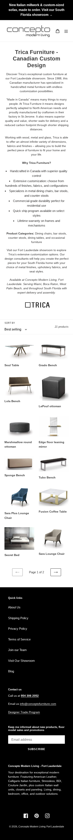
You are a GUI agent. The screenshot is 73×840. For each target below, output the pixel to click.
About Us (14, 607)
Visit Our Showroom (21, 660)
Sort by (9, 323)
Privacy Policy (17, 628)
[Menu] (66, 31)
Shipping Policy (18, 618)
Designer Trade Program (24, 712)
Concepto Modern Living (32, 826)
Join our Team (17, 650)
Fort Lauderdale (55, 826)
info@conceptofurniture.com (38, 703)
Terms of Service (19, 639)
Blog (11, 671)
